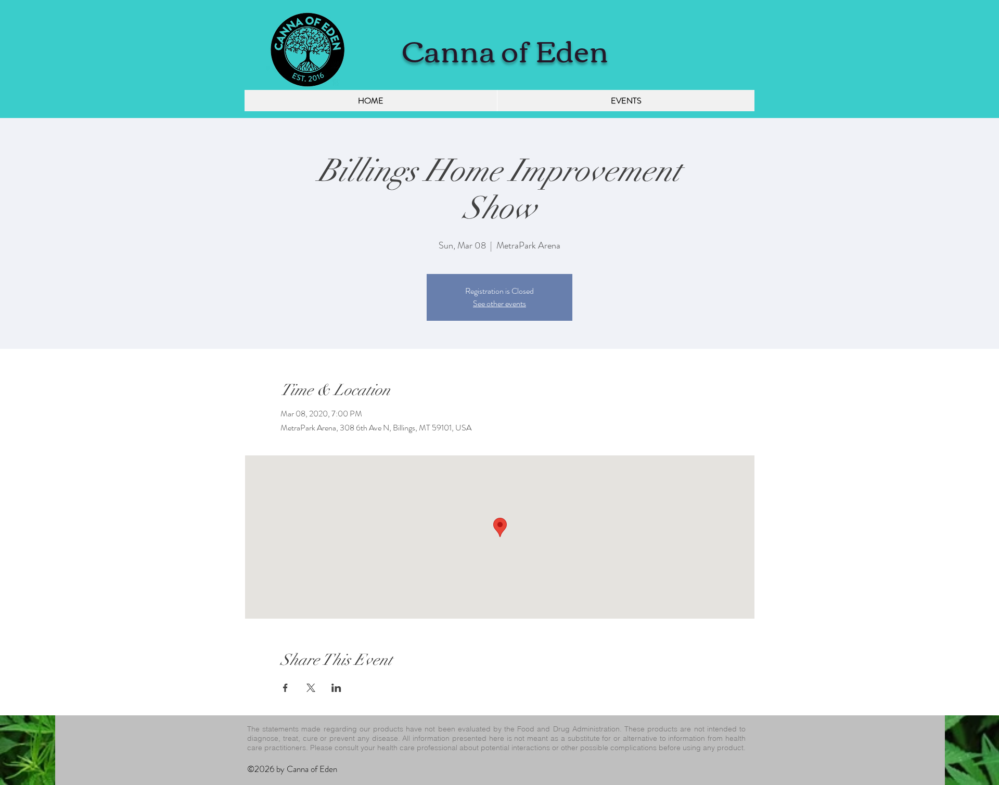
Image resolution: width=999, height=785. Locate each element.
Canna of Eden (505, 49)
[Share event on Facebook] (285, 688)
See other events (499, 303)
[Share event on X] (311, 688)
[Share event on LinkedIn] (336, 688)
